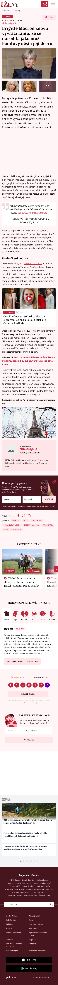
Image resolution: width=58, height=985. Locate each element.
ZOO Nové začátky (14, 886)
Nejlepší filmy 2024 (28, 880)
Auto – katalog (28, 886)
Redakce (32, 943)
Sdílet (47, 18)
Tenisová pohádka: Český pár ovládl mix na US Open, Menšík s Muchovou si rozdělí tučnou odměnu (26, 847)
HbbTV (9, 928)
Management (34, 916)
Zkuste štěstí (28, 694)
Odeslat (49, 499)
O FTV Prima (11, 916)
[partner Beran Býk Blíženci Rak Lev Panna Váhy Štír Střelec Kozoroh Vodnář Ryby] (40, 730)
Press (31, 920)
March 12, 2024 (29, 222)
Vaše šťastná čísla (41, 677)
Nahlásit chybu (12, 950)
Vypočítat (29, 740)
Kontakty (33, 928)
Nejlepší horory (42, 880)
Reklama (9, 924)
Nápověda (33, 939)
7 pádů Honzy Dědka (42, 886)
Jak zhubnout (15, 880)
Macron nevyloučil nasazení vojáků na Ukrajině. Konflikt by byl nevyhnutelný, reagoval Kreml (28, 361)
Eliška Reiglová (9, 23)
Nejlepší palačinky (30, 895)
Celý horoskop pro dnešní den (22, 661)
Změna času (20, 883)
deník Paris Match (33, 263)
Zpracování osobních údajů (38, 934)
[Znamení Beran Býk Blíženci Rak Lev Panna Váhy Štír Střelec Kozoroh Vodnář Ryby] (32, 499)
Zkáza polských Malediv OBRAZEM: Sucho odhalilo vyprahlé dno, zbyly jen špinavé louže (25, 834)
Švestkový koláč (45, 895)
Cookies (9, 939)
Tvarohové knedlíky (14, 895)
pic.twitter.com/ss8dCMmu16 (32, 212)
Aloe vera (49, 889)
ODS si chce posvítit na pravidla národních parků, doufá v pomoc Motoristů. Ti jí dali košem (28, 821)
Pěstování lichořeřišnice (21, 892)
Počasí (35, 883)
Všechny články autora (30, 452)
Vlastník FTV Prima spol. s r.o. (14, 945)
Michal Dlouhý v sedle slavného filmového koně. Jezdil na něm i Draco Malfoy (22, 582)
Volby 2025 (9, 889)
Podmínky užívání (13, 932)
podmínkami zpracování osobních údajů (40, 506)
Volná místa (11, 920)
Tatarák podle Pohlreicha (35, 889)
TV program (10, 883)
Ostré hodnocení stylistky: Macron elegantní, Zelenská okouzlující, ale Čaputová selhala (24, 320)
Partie (29, 883)
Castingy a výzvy (36, 924)
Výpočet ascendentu (39, 892)
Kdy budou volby (46, 883)
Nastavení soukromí (37, 950)
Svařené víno (19, 889)
